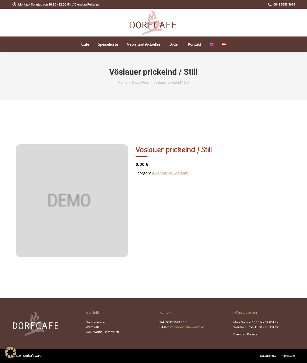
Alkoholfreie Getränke (170, 172)
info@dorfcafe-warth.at (187, 327)
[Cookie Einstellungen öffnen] (10, 356)
